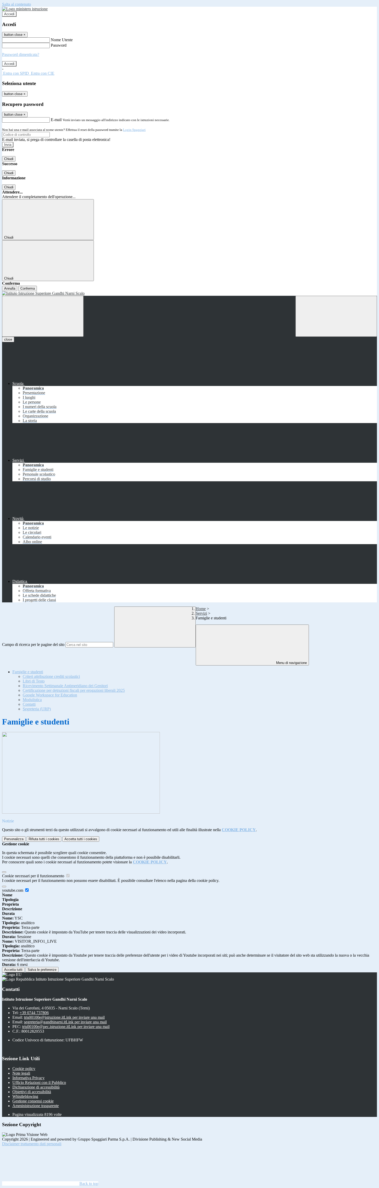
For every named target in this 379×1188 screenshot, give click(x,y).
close (8, 339)
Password (59, 45)
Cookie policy (23, 1068)
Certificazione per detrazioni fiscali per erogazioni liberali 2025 (74, 690)
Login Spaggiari (134, 130)
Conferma (27, 288)
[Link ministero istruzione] (25, 9)
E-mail (56, 119)
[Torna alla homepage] (189, 293)
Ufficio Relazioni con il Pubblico (39, 1082)
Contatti (29, 704)
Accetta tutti (80, 839)
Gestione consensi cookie (33, 1101)
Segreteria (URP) (37, 709)
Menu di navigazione (291, 663)
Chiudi (8, 159)
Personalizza (13, 839)
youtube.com (13, 890)
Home (201, 608)
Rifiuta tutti (44, 839)
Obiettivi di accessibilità (31, 1092)
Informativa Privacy (28, 1078)
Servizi (201, 613)
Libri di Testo (34, 681)
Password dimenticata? (20, 54)
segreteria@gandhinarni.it (65, 1022)
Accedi (9, 14)
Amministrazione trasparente (35, 1105)
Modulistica (32, 699)
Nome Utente (62, 40)
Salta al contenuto (16, 4)
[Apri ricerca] (336, 316)
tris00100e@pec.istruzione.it (66, 1026)
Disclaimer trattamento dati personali (31, 1144)
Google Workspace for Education (50, 695)
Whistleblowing (25, 1096)
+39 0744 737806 (34, 1012)
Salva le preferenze (42, 970)
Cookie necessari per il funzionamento (33, 876)
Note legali (21, 1073)
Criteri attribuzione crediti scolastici (51, 676)
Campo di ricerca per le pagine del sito (33, 644)
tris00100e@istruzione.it (64, 1017)
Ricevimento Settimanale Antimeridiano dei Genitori (65, 686)
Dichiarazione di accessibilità (36, 1087)
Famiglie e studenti (27, 672)
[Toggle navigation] (43, 316)
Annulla (9, 288)
